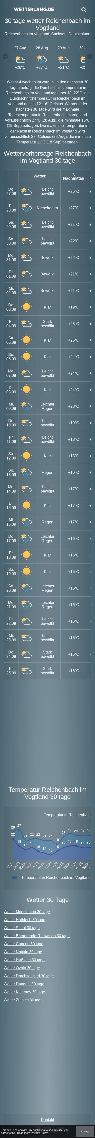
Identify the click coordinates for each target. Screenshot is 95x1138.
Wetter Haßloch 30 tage (24, 960)
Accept (85, 1131)
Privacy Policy (39, 1132)
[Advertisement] (47, 731)
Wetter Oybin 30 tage (22, 968)
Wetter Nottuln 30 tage (23, 952)
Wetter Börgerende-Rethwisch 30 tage (37, 936)
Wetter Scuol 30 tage (22, 928)
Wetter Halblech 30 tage (24, 920)
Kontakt (47, 1120)
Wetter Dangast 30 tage (24, 984)
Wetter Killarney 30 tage (24, 992)
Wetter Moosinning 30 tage (27, 912)
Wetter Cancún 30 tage (23, 944)
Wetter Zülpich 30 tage (23, 1000)
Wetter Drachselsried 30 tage (29, 976)
